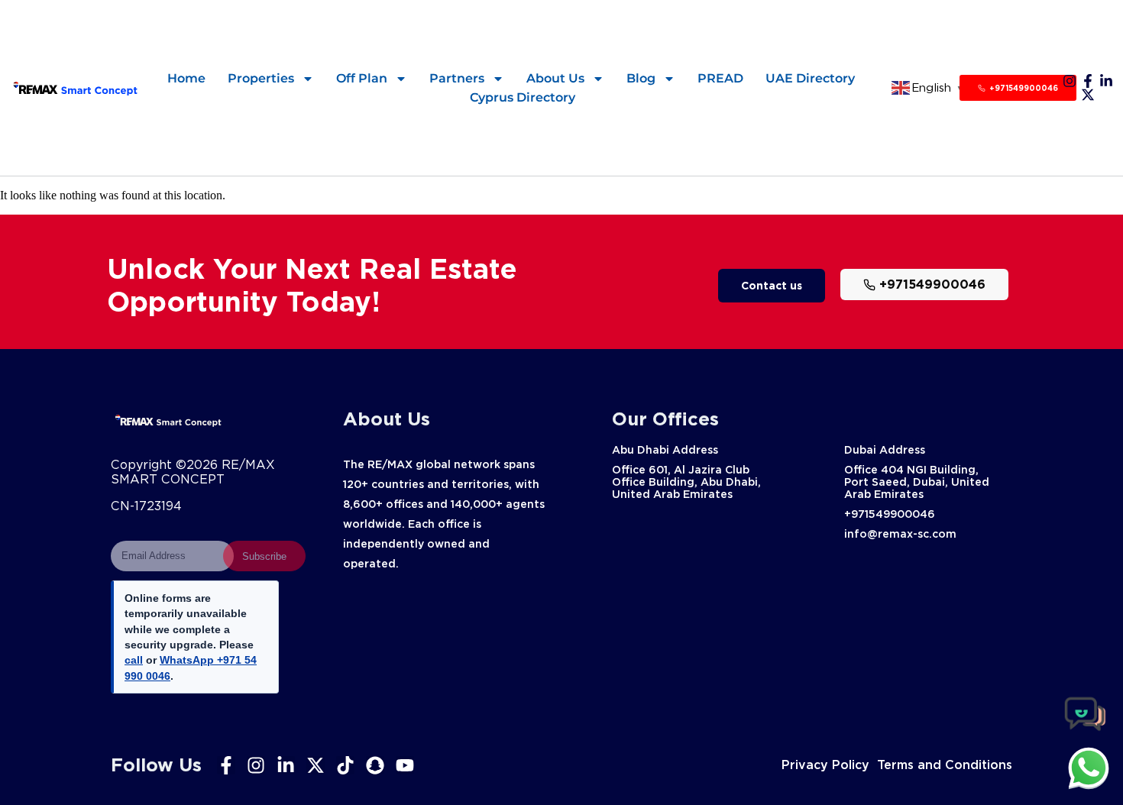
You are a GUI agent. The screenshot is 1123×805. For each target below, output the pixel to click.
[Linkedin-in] (1106, 81)
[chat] (1089, 767)
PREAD (720, 78)
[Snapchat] (375, 765)
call (134, 660)
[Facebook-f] (1088, 81)
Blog (640, 78)
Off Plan (361, 78)
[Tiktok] (345, 765)
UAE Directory (810, 78)
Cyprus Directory (522, 97)
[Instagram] (1069, 81)
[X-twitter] (1088, 95)
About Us (555, 78)
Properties (261, 78)
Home (186, 78)
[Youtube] (405, 765)
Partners (456, 78)
